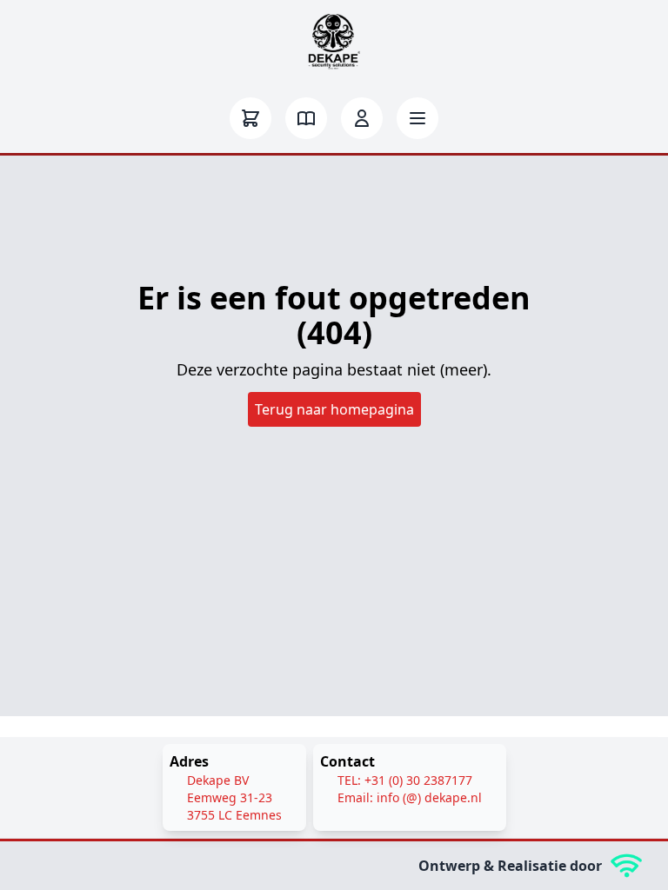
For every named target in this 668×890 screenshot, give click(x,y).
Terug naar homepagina (334, 409)
